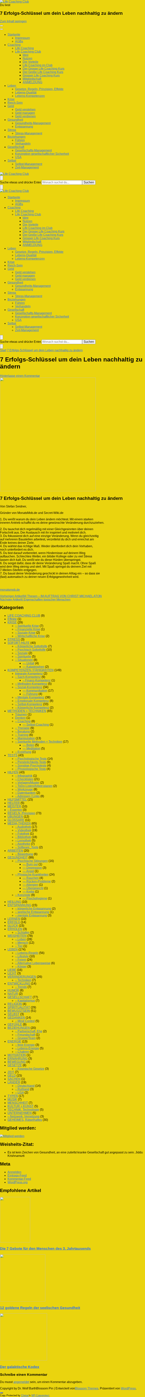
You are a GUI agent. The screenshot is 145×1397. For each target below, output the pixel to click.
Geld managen (25, 113)
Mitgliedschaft (32, 78)
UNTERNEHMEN (20, 1113)
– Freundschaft (25, 1034)
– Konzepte (22, 895)
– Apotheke (22, 843)
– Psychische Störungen (31, 861)
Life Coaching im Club (37, 65)
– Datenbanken (25, 792)
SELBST (13, 1014)
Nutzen (27, 58)
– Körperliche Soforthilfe (31, 646)
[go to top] (1, 1392)
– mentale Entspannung (31, 915)
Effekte (12, 619)
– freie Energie (25, 1044)
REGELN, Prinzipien (21, 813)
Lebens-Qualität (25, 92)
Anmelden (14, 1172)
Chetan (25, 1395)
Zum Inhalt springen (13, 21)
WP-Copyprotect (40, 1395)
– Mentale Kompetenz (29, 697)
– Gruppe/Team (25, 1038)
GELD (12, 1075)
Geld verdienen (25, 116)
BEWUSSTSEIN (19, 1010)
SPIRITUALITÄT (19, 1007)
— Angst (28, 871)
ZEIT (11, 1072)
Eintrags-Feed (17, 1175)
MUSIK (12, 1099)
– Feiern (20, 959)
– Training (22, 734)
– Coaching (23, 721)
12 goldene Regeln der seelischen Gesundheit (40, 1308)
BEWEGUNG (17, 1062)
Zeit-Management (27, 167)
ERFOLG (14, 922)
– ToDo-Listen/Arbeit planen (33, 786)
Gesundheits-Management (33, 123)
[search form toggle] (1, 178)
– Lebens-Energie (27, 1048)
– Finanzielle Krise (27, 629)
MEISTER (14, 806)
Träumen (21, 714)
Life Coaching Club (28, 51)
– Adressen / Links (27, 796)
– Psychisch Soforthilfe (30, 649)
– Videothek (23, 830)
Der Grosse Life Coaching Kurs (43, 68)
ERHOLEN (15, 929)
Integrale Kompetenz (29, 673)
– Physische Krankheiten (32, 874)
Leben (12, 85)
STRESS (14, 639)
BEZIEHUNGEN (19, 1027)
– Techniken (23, 980)
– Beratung (22, 731)
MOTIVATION (17, 1055)
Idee (26, 55)
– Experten (15, 809)
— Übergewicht (33, 888)
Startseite (14, 34)
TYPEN (13, 1096)
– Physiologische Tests (30, 769)
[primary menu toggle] (1, 25)
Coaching (14, 44)
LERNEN (14, 918)
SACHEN (14, 1079)
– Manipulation (25, 738)
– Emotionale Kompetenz (32, 700)
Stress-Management (28, 133)
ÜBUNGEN (15, 816)
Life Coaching (24, 48)
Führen (20, 140)
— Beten (28, 745)
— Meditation (31, 748)
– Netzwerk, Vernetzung (23, 1116)
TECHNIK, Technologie (23, 1109)
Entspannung (24, 126)
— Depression (32, 867)
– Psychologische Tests (31, 758)
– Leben (20, 939)
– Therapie (22, 728)
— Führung (30, 694)
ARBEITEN (15, 850)
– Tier (19, 946)
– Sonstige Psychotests (30, 765)
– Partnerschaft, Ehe (28, 1031)
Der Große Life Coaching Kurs (43, 72)
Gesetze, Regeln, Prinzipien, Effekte (39, 89)
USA (18, 157)
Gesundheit (15, 119)
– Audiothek (23, 826)
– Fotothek (22, 833)
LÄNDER (14, 1082)
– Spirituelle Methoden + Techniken (38, 741)
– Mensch (21, 942)
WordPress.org (18, 1182)
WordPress (128, 1388)
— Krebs (28, 891)
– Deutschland (25, 1085)
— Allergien (30, 884)
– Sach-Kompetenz (28, 677)
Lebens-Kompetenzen (30, 95)
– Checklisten (24, 779)
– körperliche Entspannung (33, 908)
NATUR (13, 993)
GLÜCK (13, 925)
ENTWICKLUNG (19, 983)
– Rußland (22, 1089)
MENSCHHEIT (18, 1102)
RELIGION (15, 1004)
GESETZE (15, 1065)
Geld (11, 106)
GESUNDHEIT (18, 857)
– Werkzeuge (24, 789)
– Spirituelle (23, 656)
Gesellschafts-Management (33, 150)
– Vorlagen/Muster (27, 782)
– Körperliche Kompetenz (32, 707)
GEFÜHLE (15, 1024)
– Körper (21, 966)
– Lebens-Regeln (26, 952)
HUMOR (13, 990)
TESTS (13, 755)
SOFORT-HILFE (19, 642)
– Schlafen (22, 932)
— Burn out (30, 864)
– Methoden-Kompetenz (31, 683)
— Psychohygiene (35, 898)
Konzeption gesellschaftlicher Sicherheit (42, 153)
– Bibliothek (23, 837)
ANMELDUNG (32, 82)
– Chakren (22, 1051)
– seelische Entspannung (32, 912)
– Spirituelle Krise (27, 625)
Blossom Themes (86, 1388)
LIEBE (12, 970)
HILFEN (13, 772)
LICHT (12, 973)
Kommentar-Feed (19, 1178)
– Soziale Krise (25, 632)
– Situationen (24, 659)
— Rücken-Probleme (37, 881)
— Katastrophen (33, 666)
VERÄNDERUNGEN (22, 976)
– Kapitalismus (25, 1000)
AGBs (19, 41)
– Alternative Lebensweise (32, 963)
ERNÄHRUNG (18, 1058)
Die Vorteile (30, 61)
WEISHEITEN (17, 935)
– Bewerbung (24, 854)
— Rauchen (31, 878)
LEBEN (13, 949)
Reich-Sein (15, 102)
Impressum (22, 38)
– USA (19, 1092)
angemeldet (21, 1382)
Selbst (12, 160)
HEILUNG (14, 901)
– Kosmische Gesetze (29, 1068)
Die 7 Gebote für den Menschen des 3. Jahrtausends (45, 1249)
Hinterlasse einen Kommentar (20, 375)
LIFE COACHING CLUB (24, 615)
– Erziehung (23, 751)
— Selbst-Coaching (36, 724)
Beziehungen (16, 136)
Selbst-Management (28, 164)
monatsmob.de (10, 589)
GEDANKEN (16, 1017)
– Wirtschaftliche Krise (30, 636)
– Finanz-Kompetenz (37, 680)
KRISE (12, 622)
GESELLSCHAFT (20, 997)
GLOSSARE (16, 820)
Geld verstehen (25, 109)
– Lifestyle (22, 956)
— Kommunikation (35, 690)
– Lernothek (23, 840)
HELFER (14, 803)
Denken (20, 717)
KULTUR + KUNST (21, 1106)
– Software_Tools (26, 847)
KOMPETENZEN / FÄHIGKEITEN (31, 670)
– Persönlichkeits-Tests (30, 762)
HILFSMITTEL (17, 799)
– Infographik (23, 775)
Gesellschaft (16, 147)
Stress (12, 130)
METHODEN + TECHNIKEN (27, 711)
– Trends (21, 987)
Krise (11, 99)
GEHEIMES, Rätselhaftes (25, 1119)
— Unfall (28, 663)
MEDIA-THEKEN (19, 823)
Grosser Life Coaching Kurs (41, 75)
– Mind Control (25, 1021)
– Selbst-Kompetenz (28, 704)
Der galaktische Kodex (19, 1367)
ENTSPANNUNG (19, 905)
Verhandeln (23, 143)
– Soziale (21, 653)
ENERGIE (14, 1041)
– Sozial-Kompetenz (28, 687)
